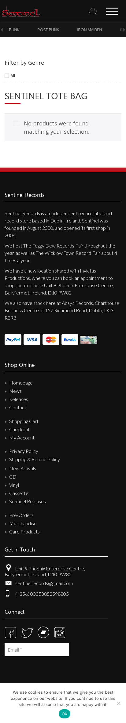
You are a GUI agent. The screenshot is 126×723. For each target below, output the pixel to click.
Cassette (18, 493)
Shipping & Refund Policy (34, 459)
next (124, 30)
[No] (118, 703)
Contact (17, 407)
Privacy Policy (23, 451)
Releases (18, 399)
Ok (65, 713)
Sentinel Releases (27, 501)
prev (2, 30)
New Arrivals (22, 468)
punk (13, 29)
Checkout (19, 429)
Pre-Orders (21, 515)
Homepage (21, 382)
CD (13, 476)
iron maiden (88, 29)
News (15, 391)
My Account (22, 437)
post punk (47, 29)
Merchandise (23, 523)
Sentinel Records (21, 11)
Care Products (24, 531)
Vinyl (14, 485)
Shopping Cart (24, 421)
